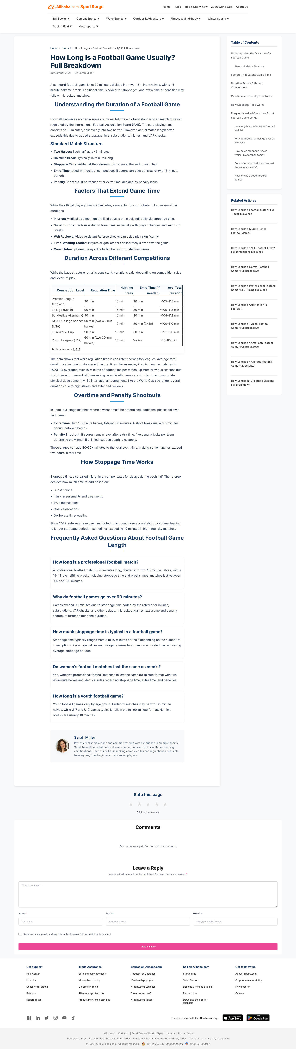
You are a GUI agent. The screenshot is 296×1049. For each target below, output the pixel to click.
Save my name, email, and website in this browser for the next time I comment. (67, 934)
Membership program (143, 980)
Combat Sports (88, 18)
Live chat (31, 980)
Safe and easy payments (93, 973)
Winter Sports (218, 18)
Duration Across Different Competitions (247, 85)
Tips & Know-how (196, 6)
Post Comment (148, 946)
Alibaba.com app (209, 1018)
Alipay (160, 1033)
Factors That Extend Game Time (251, 74)
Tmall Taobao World (143, 1033)
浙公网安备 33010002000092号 (165, 1043)
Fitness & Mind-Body (186, 18)
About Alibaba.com (246, 973)
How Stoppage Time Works (247, 104)
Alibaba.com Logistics (143, 986)
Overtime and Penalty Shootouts (251, 96)
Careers (239, 993)
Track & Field (62, 26)
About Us (242, 6)
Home (166, 6)
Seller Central (190, 980)
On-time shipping (88, 986)
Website (197, 913)
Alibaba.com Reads (141, 999)
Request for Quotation (143, 973)
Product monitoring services (94, 999)
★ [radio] (130, 804)
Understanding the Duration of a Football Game (251, 55)
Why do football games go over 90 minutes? (255, 140)
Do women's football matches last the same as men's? (254, 165)
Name (22, 913)
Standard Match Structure (249, 66)
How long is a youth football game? (251, 177)
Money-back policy (89, 980)
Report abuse (33, 999)
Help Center (33, 973)
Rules (177, 6)
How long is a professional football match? (255, 128)
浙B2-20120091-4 (200, 1043)
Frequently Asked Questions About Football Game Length (252, 115)
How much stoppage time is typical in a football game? (251, 152)
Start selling (189, 973)
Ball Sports (61, 18)
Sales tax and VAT (141, 993)
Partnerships (190, 993)
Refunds (31, 993)
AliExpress (109, 1033)
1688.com (123, 1033)
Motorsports (88, 26)
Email (109, 913)
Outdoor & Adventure (148, 18)
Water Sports (116, 18)
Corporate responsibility (248, 980)
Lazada (170, 1033)
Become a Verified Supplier (198, 986)
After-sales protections (91, 993)
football (66, 48)
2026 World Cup (221, 6)
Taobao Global (186, 1033)
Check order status (37, 986)
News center (242, 986)
